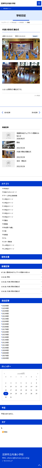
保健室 (6, 224)
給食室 (6, 235)
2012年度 (5, 342)
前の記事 (7, 112)
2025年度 (5, 308)
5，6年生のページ (9, 249)
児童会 (6, 220)
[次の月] (37, 373)
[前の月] (4, 373)
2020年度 (5, 321)
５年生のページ (8, 213)
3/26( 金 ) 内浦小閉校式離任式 (10, 282)
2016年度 (5, 332)
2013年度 (5, 340)
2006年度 (5, 358)
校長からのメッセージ (10, 192)
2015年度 (5, 334)
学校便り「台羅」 (8, 227)
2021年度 (5, 319)
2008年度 (5, 353)
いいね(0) (37, 95)
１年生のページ (8, 199)
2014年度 (5, 337)
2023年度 (5, 313)
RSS (5, 432)
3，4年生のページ (9, 245)
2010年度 (5, 348)
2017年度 (5, 329)
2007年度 (5, 355)
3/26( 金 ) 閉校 (5, 277)
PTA (5, 238)
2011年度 (5, 345)
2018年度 (5, 327)
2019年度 (5, 324)
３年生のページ (8, 206)
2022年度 (5, 316)
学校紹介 (6, 189)
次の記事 (35, 112)
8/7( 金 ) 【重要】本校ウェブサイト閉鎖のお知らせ (15, 272)
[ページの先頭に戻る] (39, 465)
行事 (5, 231)
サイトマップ (8, 461)
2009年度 (5, 350)
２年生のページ (8, 203)
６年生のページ (8, 217)
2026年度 (5, 306)
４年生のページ (8, 210)
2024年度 (5, 311)
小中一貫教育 (8, 242)
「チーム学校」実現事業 (10, 196)
